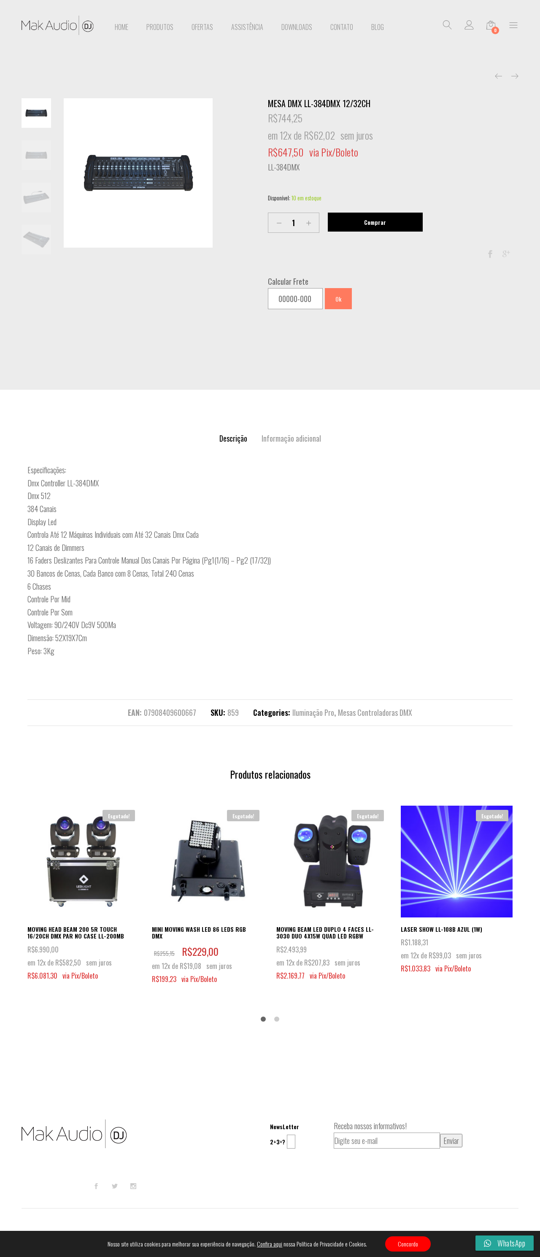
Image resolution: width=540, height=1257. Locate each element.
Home (121, 27)
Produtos (159, 27)
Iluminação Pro (313, 712)
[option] (138, 173)
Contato (341, 27)
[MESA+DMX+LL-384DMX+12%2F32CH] (506, 253)
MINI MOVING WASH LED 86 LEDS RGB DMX (199, 933)
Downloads (296, 27)
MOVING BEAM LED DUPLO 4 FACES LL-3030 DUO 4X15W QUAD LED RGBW (325, 933)
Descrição (233, 438)
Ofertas (202, 27)
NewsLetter (284, 1126)
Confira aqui (269, 1244)
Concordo (408, 1243)
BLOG (377, 27)
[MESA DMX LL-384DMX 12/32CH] (490, 253)
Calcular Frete (288, 281)
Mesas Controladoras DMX (375, 712)
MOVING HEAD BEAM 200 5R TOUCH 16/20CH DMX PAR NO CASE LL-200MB (75, 933)
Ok (338, 298)
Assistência (247, 27)
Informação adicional (291, 438)
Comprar (375, 222)
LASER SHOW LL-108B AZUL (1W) (441, 929)
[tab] (233, 438)
